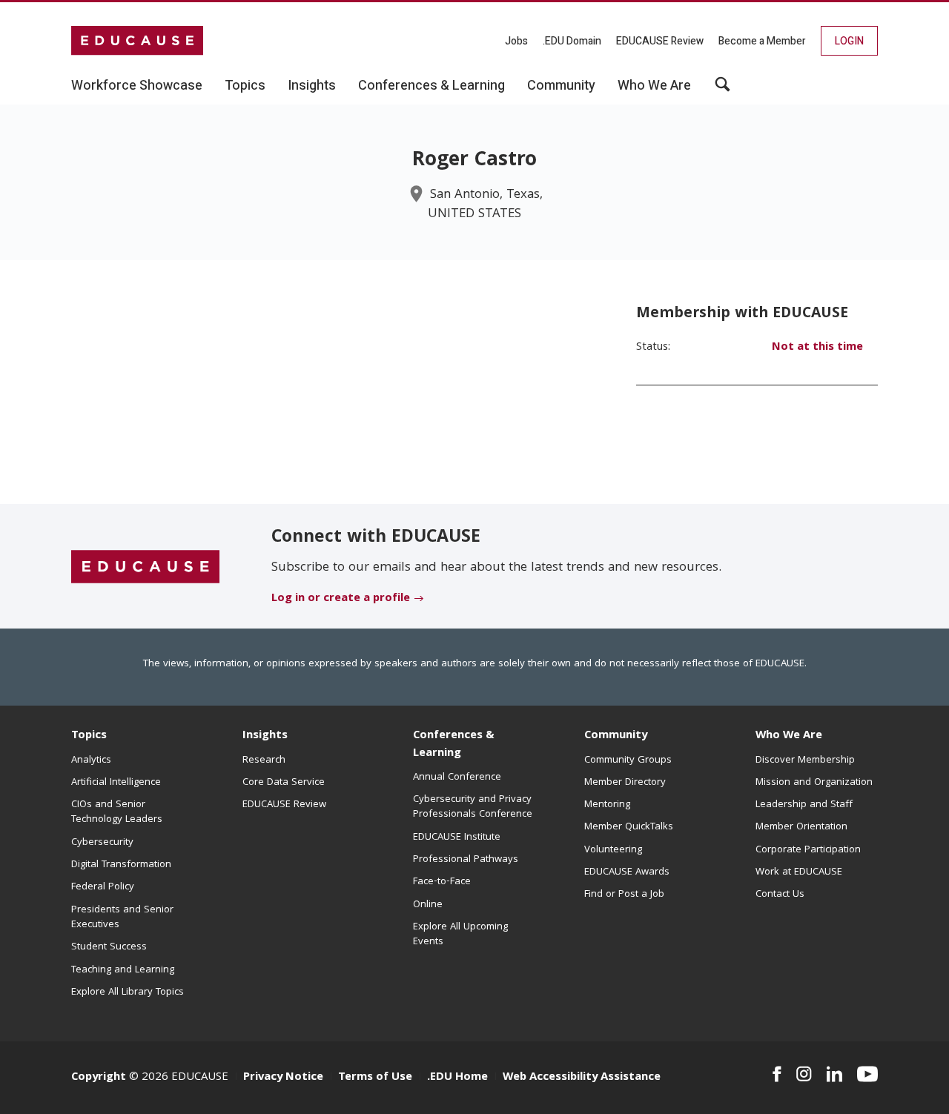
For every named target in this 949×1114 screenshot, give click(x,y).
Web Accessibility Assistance (582, 1077)
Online (428, 905)
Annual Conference (457, 777)
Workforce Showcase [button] (136, 86)
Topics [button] (245, 86)
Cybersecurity (102, 843)
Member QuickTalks (628, 827)
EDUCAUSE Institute (456, 837)
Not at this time (817, 347)
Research (263, 760)
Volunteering (613, 850)
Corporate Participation (808, 850)
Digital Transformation (121, 865)
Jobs (516, 41)
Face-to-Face (442, 882)
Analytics (91, 760)
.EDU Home (457, 1077)
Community (615, 736)
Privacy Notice (283, 1077)
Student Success (109, 947)
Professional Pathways (465, 860)
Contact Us (779, 894)
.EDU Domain (572, 41)
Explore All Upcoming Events (460, 934)
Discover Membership (805, 760)
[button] (722, 90)
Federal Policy (102, 887)
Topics (89, 736)
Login (849, 41)
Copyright (98, 1077)
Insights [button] (312, 86)
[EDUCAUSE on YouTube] (867, 1074)
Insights (265, 736)
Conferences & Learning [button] (431, 86)
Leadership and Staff (804, 805)
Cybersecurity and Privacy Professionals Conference (472, 807)
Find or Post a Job (624, 894)
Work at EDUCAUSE (798, 872)
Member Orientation (801, 827)
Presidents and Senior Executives (122, 917)
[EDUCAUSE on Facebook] (777, 1074)
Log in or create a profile (340, 599)
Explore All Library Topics (127, 992)
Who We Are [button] (654, 86)
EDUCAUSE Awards (626, 872)
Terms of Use (375, 1077)
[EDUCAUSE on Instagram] (804, 1074)
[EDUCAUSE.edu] (137, 41)
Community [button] (561, 86)
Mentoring (607, 805)
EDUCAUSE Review (660, 41)
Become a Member (762, 41)
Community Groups (628, 760)
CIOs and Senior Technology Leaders (116, 812)
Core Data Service (283, 783)
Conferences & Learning (454, 744)
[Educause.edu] (145, 567)
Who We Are (788, 736)
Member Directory (625, 783)
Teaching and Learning (122, 970)
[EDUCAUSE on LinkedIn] (835, 1074)
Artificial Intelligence (116, 783)
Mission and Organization (814, 783)
